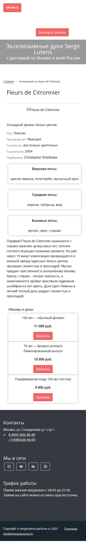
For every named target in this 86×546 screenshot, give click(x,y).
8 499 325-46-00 (52, 16)
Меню (11, 7)
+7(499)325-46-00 (22, 439)
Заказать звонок (52, 32)
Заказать (43, 335)
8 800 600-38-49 (52, 11)
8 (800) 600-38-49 (22, 434)
